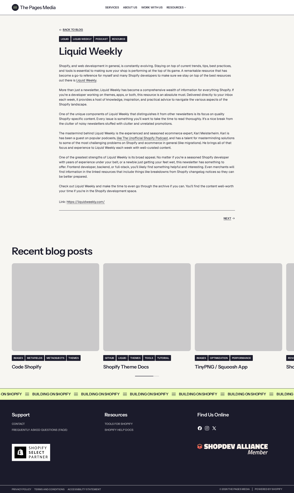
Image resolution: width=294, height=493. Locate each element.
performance (241, 357)
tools (149, 357)
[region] (147, 316)
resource (118, 38)
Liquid (65, 38)
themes (73, 357)
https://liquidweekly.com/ (86, 202)
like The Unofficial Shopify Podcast (142, 138)
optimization (219, 357)
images (18, 357)
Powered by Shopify (268, 489)
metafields (34, 357)
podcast (102, 38)
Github (109, 357)
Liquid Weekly (82, 38)
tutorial (163, 357)
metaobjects (55, 357)
